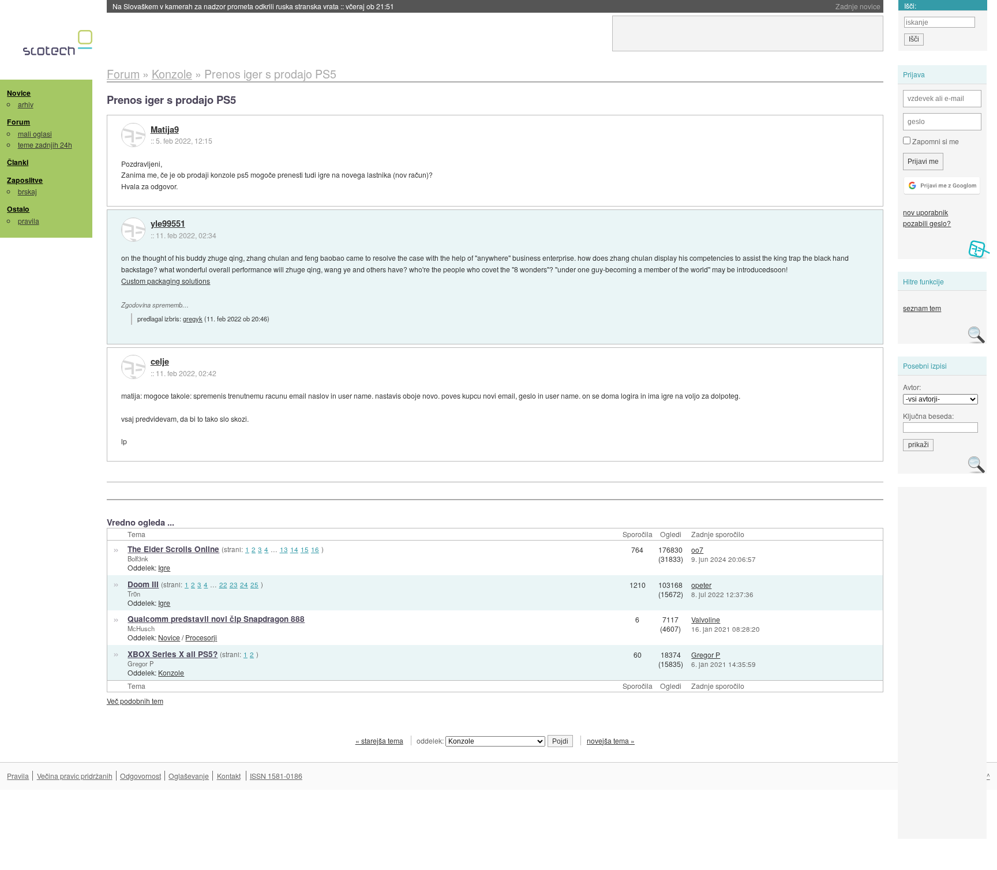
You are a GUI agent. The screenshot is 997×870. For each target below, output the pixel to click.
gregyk (193, 318)
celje (160, 361)
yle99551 (168, 224)
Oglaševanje (188, 776)
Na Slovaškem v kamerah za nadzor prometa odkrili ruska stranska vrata (253, 6)
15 (305, 549)
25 (254, 584)
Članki (17, 162)
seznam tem (922, 308)
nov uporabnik (925, 212)
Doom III (143, 584)
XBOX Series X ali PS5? (173, 653)
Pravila (18, 776)
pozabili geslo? (927, 223)
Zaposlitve (25, 180)
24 (244, 584)
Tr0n (134, 593)
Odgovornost (140, 776)
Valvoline (705, 619)
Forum (18, 122)
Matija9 (165, 130)
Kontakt (229, 776)
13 (284, 549)
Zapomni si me (934, 141)
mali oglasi (35, 133)
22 (223, 584)
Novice (19, 93)
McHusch (141, 628)
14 (294, 549)
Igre (164, 567)
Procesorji (201, 637)
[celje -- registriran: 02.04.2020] (133, 367)
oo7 (697, 549)
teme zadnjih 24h (45, 144)
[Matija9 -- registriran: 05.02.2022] (133, 135)
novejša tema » (611, 740)
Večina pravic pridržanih (75, 776)
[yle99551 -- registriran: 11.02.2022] (133, 229)
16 (315, 549)
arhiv (25, 104)
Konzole (171, 672)
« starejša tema (379, 740)
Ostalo (18, 209)
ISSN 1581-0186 (276, 776)
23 (234, 584)
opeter (701, 585)
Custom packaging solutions (165, 281)
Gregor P (140, 663)
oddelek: (431, 740)
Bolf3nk (138, 558)
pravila (28, 221)
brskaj (27, 191)
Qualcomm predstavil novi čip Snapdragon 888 (216, 618)
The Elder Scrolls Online (173, 548)
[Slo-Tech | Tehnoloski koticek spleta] (59, 45)
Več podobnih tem (135, 701)
